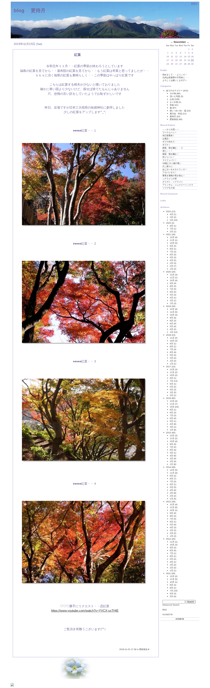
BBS (194, 4)
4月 (171, 214)
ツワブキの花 (168, 188)
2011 (168, 573)
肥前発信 (143, 649)
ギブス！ (166, 145)
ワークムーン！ (169, 132)
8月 (171, 226)
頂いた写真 (175, 96)
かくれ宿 (174, 102)
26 (176, 64)
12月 (172, 237)
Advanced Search (170, 605)
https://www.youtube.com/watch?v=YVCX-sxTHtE (85, 610)
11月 (172, 240)
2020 (168, 272)
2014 (168, 467)
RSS (164, 610)
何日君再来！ (168, 135)
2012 (168, 539)
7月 (171, 229)
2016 (168, 398)
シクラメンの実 (169, 178)
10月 (172, 243)
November (180, 42)
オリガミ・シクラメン (172, 182)
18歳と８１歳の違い (171, 163)
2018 (168, 335)
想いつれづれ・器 (178, 111)
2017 (168, 366)
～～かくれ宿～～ (170, 129)
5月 (171, 257)
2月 (171, 220)
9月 (171, 246)
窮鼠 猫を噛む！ (170, 154)
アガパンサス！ (169, 172)
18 (172, 60)
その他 (173, 93)
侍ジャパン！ (168, 157)
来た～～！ (167, 151)
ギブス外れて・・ (170, 142)
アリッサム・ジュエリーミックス (177, 185)
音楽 (172, 105)
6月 (171, 254)
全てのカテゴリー (174, 90)
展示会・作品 (176, 113)
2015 (168, 433)
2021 (168, 234)
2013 (168, 501)
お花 (172, 99)
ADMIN (180, 619)
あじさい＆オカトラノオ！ (174, 169)
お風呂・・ (167, 138)
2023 (168, 211)
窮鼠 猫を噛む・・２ (172, 148)
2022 (168, 223)
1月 (171, 269)
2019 (168, 306)
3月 (171, 217)
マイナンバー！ (169, 160)
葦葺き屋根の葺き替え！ (173, 175)
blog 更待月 (30, 10)
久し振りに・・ (169, 166)
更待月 (173, 116)
